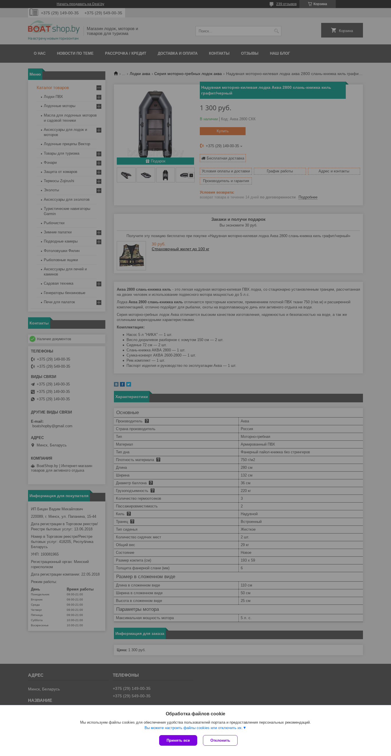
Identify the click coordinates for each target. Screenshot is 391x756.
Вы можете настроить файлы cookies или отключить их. (194, 728)
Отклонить (220, 740)
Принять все (178, 740)
